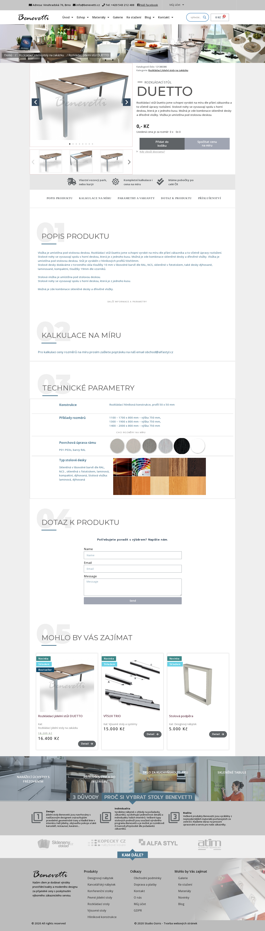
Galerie (118, 17)
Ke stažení (134, 17)
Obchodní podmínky (147, 878)
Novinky (183, 897)
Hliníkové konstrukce (101, 917)
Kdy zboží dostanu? (152, 151)
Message (90, 576)
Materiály (99, 17)
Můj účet (174, 4)
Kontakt (164, 17)
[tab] (184, 151)
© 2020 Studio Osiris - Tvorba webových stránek (165, 923)
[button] (69, 144)
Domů (8, 55)
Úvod (66, 17)
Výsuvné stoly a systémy (123, 724)
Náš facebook (149, 5)
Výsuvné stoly (96, 910)
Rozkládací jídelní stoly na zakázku (41, 55)
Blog (148, 17)
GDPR (138, 910)
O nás (138, 897)
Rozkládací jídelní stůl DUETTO (60, 716)
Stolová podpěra (181, 716)
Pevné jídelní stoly (99, 897)
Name (88, 549)
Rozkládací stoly (98, 904)
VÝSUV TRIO (112, 716)
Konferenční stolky (100, 891)
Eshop (81, 17)
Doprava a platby (145, 884)
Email (88, 563)
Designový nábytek (185, 724)
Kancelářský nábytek (101, 884)
